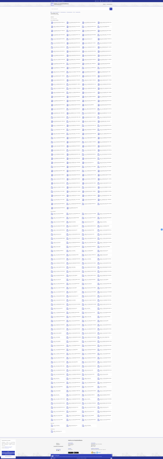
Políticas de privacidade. (8, 447)
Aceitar (8, 451)
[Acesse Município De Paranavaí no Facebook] (56, 450)
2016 (74, 12)
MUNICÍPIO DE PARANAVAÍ (57, 4)
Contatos (69, 448)
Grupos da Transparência (56, 12)
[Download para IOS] (76, 453)
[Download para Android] (70, 453)
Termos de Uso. (7, 448)
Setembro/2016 (78, 12)
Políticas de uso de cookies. (8, 446)
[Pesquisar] (111, 9)
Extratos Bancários (63, 12)
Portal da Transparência (61, 3)
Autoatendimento (109, 4)
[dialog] (8, 448)
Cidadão (104, 4)
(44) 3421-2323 (70, 449)
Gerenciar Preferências (8, 456)
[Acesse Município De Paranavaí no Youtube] (58, 450)
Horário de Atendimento (95, 448)
